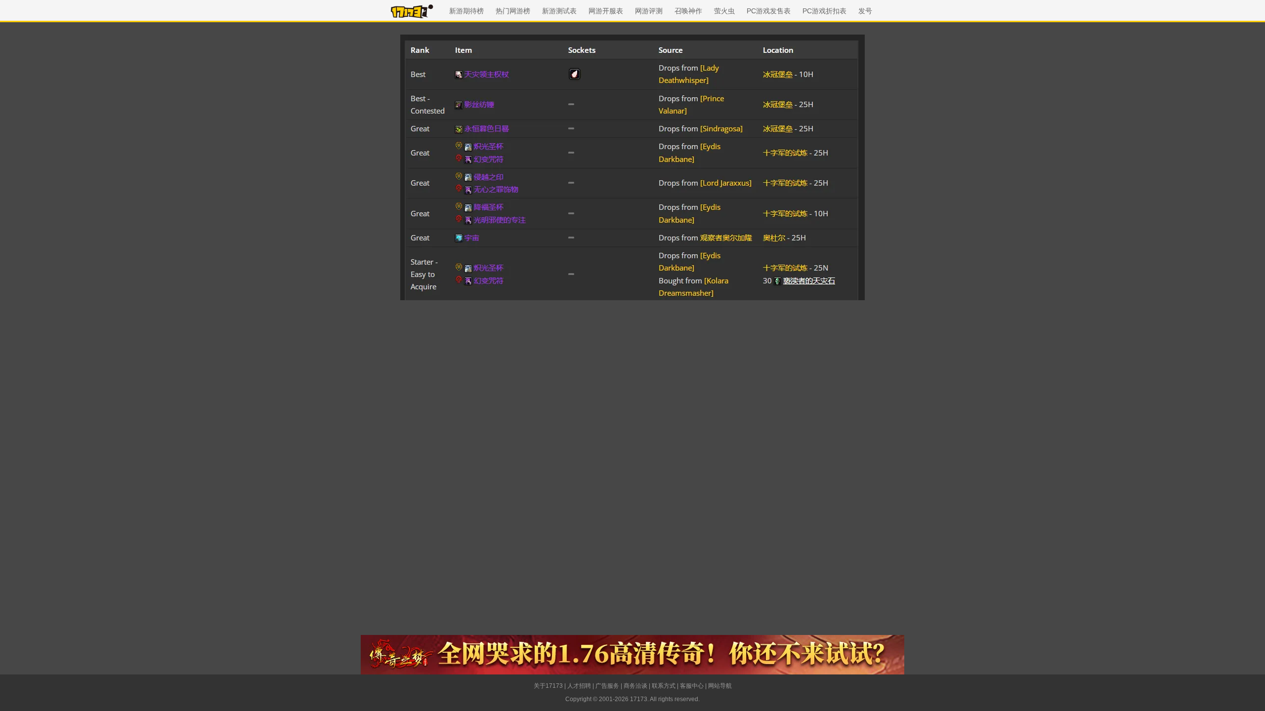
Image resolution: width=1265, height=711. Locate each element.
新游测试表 (559, 11)
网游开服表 (606, 11)
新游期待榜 (466, 11)
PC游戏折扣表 (824, 11)
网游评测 (649, 11)
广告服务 (607, 685)
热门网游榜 (513, 11)
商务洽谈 (635, 685)
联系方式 (663, 685)
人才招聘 (579, 685)
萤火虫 (724, 11)
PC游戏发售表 (769, 11)
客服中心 (692, 685)
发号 (865, 11)
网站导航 (720, 685)
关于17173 (548, 685)
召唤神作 (688, 11)
